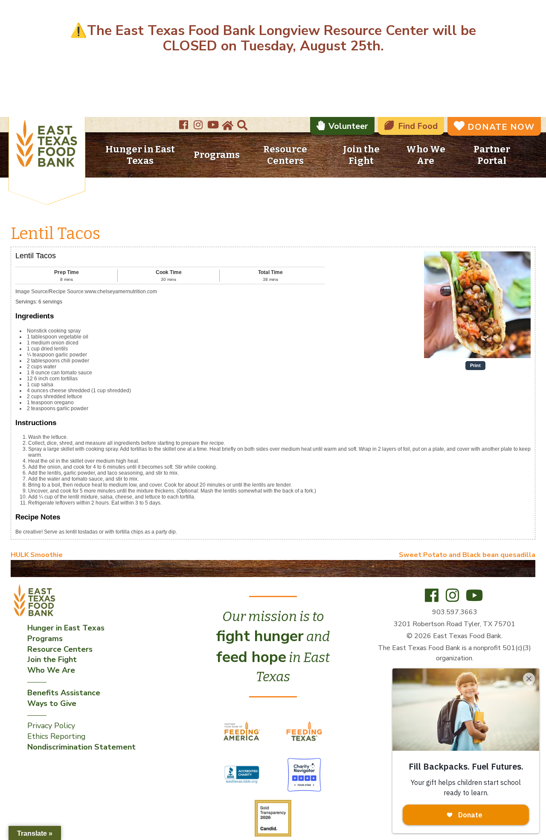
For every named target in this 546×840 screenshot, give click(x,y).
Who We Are (425, 155)
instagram (199, 122)
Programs (217, 154)
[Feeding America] (243, 730)
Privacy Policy (51, 725)
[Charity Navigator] (304, 774)
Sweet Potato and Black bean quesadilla (467, 555)
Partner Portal (491, 155)
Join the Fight (361, 155)
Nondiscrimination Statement (81, 747)
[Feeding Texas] (304, 730)
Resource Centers (285, 155)
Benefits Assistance (63, 693)
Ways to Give (51, 703)
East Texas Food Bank (47, 145)
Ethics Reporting (56, 736)
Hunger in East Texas (140, 155)
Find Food (418, 126)
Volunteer (348, 126)
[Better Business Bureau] (243, 774)
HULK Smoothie (37, 555)
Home (227, 125)
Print (475, 365)
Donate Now (501, 127)
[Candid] (273, 817)
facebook (184, 122)
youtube (213, 122)
